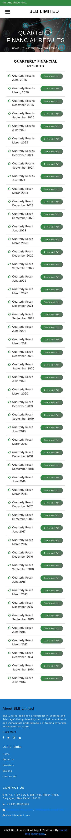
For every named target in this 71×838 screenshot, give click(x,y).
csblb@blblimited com (19, 809)
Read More (9, 731)
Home (15, 48)
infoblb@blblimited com (49, 809)
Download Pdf (51, 76)
